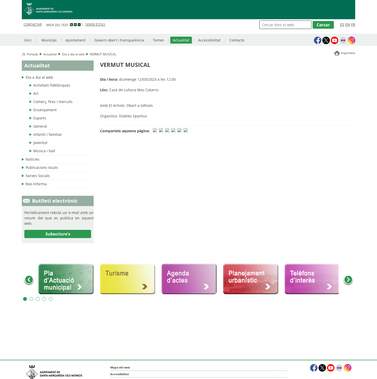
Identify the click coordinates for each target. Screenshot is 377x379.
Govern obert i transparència (119, 40)
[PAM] (67, 279)
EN (347, 24)
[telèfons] (314, 279)
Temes (158, 40)
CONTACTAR (33, 24)
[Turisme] (129, 279)
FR (353, 24)
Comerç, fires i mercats (53, 101)
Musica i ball (44, 150)
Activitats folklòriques (51, 85)
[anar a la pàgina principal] (188, 10)
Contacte (236, 40)
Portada (32, 54)
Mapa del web (120, 367)
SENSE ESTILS (95, 24)
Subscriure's (57, 234)
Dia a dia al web (73, 54)
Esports (39, 118)
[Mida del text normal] (75, 24)
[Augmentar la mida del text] (71, 24)
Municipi (49, 40)
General (40, 126)
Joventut (40, 142)
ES (342, 24)
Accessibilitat (209, 40)
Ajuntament (75, 40)
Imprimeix (348, 53)
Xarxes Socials (38, 175)
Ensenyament (45, 109)
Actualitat (181, 40)
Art (35, 93)
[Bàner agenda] (191, 279)
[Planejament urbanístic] (252, 279)
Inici (28, 40)
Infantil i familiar (47, 134)
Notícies (32, 159)
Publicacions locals (42, 167)
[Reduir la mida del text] (79, 24)
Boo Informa (36, 183)
